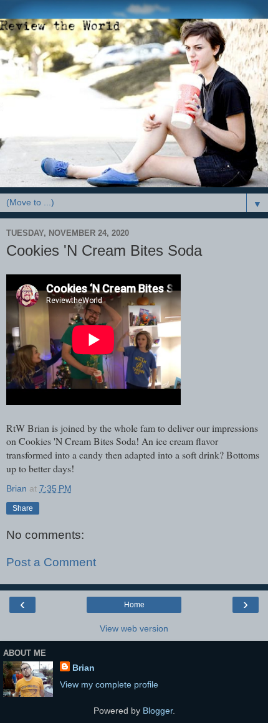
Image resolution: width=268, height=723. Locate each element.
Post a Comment (51, 562)
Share (22, 508)
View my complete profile (109, 684)
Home (134, 604)
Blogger (158, 711)
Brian (83, 668)
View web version (134, 628)
